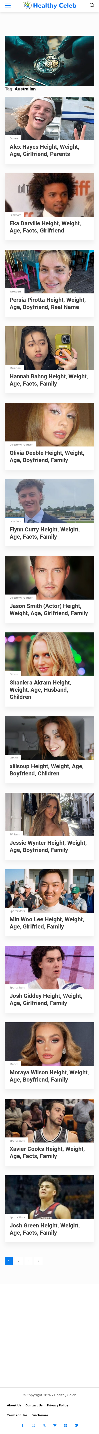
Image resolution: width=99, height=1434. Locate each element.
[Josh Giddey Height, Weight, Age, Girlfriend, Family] (49, 968)
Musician (15, 368)
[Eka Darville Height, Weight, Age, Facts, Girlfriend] (49, 195)
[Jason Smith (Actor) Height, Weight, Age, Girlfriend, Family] (49, 578)
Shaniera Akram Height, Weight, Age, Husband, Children (40, 689)
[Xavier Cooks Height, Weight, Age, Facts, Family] (49, 1121)
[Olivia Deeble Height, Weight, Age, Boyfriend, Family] (49, 425)
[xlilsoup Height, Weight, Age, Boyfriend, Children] (49, 738)
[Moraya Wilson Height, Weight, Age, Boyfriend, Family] (49, 1044)
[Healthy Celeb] (49, 5)
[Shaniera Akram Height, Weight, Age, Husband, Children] (49, 654)
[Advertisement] (49, 1335)
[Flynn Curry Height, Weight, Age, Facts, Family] (49, 501)
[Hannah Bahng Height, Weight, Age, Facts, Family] (49, 348)
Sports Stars (17, 911)
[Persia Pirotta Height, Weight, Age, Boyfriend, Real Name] (49, 272)
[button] (49, 60)
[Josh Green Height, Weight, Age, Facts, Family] (49, 1197)
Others (14, 138)
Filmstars (15, 215)
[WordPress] (76, 1425)
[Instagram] (33, 1425)
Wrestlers (15, 291)
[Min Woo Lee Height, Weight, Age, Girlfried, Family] (49, 891)
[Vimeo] (55, 1425)
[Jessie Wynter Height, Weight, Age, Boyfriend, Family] (49, 815)
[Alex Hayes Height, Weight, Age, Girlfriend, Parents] (49, 119)
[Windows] (66, 1425)
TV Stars (15, 834)
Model (14, 1064)
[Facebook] (22, 1425)
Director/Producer (21, 444)
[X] (44, 1425)
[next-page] (38, 1261)
